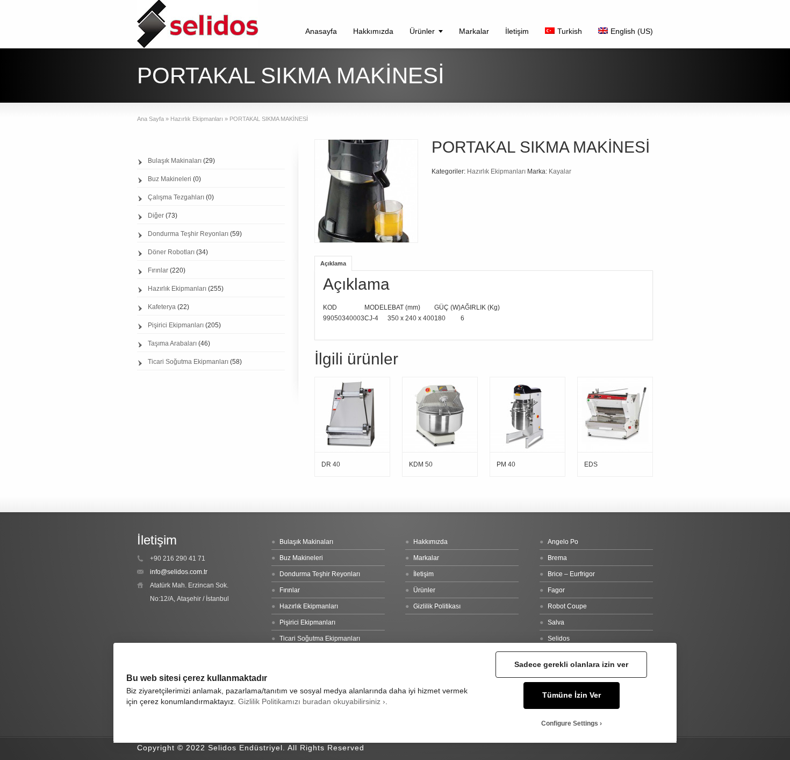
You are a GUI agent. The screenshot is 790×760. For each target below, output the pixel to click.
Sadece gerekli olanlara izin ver (571, 665)
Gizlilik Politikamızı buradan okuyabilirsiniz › (311, 702)
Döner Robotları (171, 252)
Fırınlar (158, 270)
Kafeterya (162, 307)
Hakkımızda (373, 31)
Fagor (556, 590)
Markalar (474, 31)
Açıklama (333, 263)
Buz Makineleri (169, 179)
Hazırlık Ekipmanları (196, 119)
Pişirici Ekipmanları (176, 325)
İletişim (517, 31)
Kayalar (560, 171)
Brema (557, 558)
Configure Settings (569, 723)
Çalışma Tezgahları (176, 197)
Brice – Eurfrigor (571, 574)
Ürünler (422, 31)
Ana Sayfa (150, 119)
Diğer (156, 215)
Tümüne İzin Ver (571, 695)
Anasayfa (321, 31)
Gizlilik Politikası (437, 606)
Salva (556, 622)
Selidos (559, 638)
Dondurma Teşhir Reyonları (188, 234)
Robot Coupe (567, 606)
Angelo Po (563, 542)
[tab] (333, 263)
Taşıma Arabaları (172, 343)
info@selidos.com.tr (178, 572)
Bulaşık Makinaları (175, 160)
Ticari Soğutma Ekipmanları (188, 361)
